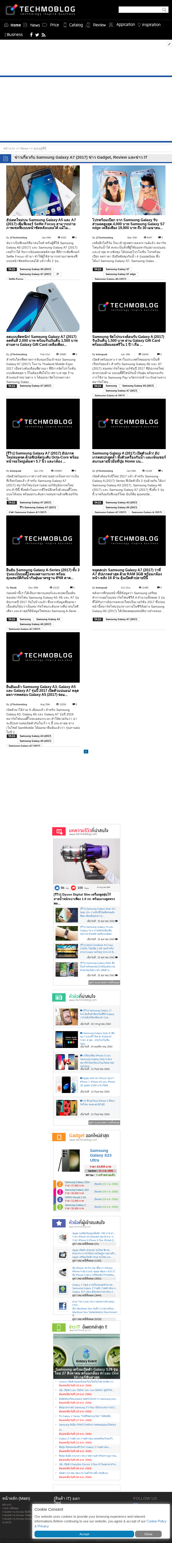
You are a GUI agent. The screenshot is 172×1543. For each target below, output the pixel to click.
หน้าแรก (6, 1504)
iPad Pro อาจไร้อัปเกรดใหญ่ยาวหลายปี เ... (94, 1253)
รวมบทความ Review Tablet (16, 1515)
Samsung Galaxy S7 (117, 269)
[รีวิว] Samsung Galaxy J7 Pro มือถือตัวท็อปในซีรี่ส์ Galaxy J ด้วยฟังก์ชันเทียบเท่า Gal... (97, 1014)
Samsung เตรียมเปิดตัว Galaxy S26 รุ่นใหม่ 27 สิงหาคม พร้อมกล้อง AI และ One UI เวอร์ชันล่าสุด (86, 1373)
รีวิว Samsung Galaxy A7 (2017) (38, 507)
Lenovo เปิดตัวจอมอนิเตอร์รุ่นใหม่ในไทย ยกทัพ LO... (87, 1381)
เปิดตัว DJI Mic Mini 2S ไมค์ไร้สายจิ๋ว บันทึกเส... (84, 1473)
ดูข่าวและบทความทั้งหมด (104, 982)
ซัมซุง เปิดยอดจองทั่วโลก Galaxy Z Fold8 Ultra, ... (85, 1447)
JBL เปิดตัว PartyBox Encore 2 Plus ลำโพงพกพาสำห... (88, 1464)
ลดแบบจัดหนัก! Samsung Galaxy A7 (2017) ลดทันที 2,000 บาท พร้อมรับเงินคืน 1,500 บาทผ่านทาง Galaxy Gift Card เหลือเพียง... (42, 340)
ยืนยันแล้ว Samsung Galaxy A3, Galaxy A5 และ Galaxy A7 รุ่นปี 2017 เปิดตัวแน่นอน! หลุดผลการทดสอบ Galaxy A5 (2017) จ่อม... (42, 691)
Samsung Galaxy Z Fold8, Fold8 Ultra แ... (95, 1288)
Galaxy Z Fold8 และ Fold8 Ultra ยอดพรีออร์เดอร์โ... (87, 1438)
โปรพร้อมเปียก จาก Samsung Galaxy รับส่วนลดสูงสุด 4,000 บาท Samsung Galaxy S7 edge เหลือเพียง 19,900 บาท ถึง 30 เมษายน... (128, 224)
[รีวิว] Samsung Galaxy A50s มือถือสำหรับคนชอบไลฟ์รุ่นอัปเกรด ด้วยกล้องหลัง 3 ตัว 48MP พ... (97, 966)
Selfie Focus (16, 279)
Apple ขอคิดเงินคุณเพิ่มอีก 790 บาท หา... (94, 1233)
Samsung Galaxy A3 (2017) (121, 502)
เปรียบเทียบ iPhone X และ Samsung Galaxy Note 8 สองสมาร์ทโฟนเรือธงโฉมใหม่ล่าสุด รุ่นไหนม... (97, 1060)
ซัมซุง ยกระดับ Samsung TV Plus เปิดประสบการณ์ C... (88, 1407)
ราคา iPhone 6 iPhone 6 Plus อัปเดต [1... (94, 1240)
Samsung (111, 385)
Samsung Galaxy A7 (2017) (35, 274)
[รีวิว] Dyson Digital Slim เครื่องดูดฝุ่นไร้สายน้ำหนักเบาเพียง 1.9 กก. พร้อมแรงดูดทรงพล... (84, 899)
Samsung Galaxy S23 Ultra (101, 1155)
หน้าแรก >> (11, 148)
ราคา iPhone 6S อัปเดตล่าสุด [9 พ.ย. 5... (93, 1236)
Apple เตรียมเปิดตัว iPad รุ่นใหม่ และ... (92, 1257)
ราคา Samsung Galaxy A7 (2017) (28, 512)
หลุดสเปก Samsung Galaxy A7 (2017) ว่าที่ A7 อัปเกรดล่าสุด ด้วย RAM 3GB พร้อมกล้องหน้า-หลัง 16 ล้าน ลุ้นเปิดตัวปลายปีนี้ (127, 574)
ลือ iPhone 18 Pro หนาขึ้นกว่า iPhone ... (93, 1268)
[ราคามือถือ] (50, 25)
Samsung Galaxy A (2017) (110, 395)
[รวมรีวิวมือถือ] (95, 25)
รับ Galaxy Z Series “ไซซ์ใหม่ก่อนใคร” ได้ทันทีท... (85, 1416)
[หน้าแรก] (12, 25)
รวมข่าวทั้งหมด (10, 1508)
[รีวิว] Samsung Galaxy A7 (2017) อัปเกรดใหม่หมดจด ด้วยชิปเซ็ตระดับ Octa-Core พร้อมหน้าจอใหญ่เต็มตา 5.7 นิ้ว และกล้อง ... (42, 457)
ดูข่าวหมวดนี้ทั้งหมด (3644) (86, 1295)
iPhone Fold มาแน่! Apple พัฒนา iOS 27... (94, 1271)
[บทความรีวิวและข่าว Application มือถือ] (121, 25)
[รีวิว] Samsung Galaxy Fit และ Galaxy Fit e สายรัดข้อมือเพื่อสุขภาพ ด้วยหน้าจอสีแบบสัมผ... (97, 930)
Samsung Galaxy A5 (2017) (35, 269)
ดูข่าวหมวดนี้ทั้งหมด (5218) (86, 1319)
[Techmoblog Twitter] (37, 34)
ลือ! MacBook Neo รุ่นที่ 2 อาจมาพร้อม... (94, 1308)
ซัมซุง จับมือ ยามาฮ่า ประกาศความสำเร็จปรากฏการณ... (88, 1455)
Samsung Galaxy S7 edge (121, 274)
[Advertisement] (86, 59)
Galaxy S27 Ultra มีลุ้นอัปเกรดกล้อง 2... (93, 1291)
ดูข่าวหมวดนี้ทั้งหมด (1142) (86, 1260)
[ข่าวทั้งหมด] (31, 25)
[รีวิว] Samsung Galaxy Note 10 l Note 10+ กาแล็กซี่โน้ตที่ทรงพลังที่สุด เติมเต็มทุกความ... (97, 912)
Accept (84, 1534)
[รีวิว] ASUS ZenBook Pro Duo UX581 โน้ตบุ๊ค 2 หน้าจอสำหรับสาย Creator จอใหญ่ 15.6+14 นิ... (98, 948)
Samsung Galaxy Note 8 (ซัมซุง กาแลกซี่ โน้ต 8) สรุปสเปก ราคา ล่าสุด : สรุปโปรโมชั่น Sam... (97, 1038)
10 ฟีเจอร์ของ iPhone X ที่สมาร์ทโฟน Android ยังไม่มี (97, 1102)
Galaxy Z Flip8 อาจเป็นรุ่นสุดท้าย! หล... (93, 1284)
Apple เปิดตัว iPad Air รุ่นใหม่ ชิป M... (91, 1250)
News (24, 148)
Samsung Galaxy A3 (48, 619)
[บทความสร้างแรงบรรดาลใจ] (150, 24)
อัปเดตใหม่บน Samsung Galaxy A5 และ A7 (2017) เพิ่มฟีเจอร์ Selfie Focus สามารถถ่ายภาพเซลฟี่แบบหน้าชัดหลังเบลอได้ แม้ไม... (41, 224)
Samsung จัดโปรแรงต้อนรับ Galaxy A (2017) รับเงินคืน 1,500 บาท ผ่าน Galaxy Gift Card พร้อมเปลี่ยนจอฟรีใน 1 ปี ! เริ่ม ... (128, 340)
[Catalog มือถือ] (73, 25)
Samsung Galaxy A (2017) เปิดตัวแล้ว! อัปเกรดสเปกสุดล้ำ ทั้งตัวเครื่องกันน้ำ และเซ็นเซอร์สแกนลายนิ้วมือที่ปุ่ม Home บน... (129, 457)
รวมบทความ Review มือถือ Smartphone (23, 1512)
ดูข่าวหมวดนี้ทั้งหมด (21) (85, 1243)
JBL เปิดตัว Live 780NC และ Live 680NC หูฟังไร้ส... (86, 1390)
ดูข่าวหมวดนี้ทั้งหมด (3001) (86, 1278)
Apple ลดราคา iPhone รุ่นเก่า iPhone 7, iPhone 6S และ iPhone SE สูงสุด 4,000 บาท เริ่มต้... (97, 1081)
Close (148, 1534)
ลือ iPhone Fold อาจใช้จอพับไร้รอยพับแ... (94, 1275)
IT (58, 274)
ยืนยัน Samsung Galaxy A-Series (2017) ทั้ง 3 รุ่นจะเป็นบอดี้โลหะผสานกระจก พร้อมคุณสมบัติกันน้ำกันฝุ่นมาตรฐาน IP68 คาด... (43, 574)
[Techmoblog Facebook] (31, 34)
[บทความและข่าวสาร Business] (15, 34)
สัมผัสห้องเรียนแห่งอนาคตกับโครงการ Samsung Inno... (88, 1399)
